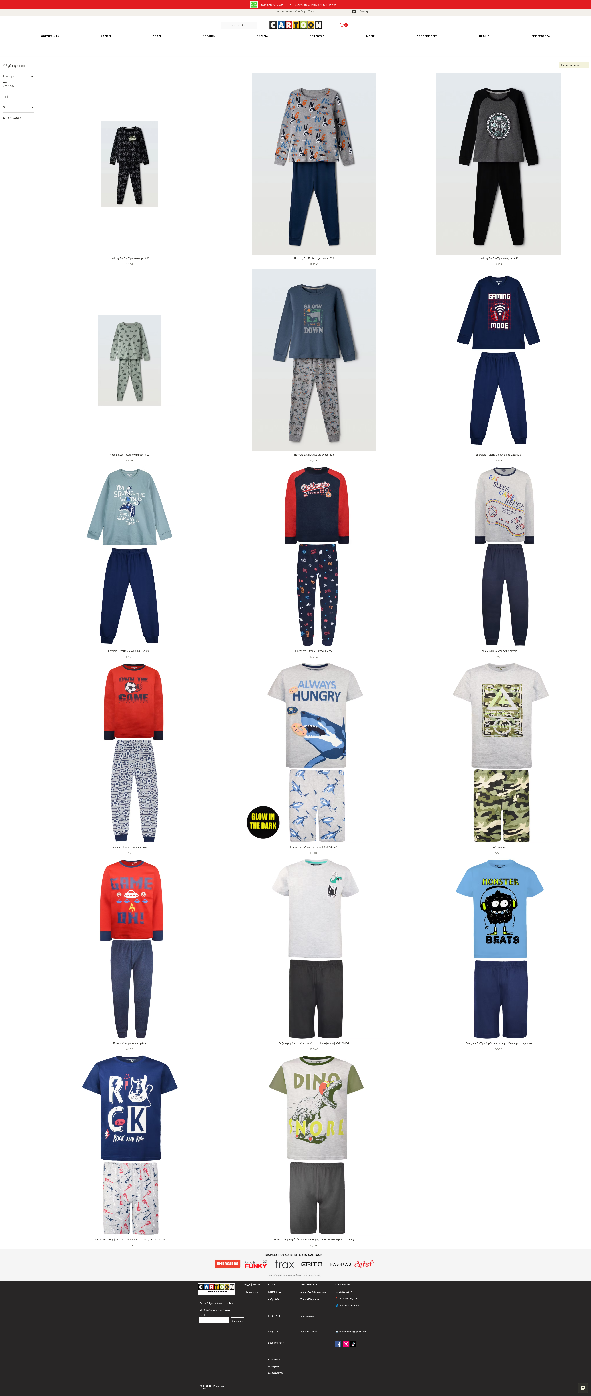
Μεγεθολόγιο (307, 1316)
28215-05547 (284, 11)
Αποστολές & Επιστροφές (313, 1292)
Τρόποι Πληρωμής (309, 1299)
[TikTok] (353, 1344)
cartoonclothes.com (349, 1305)
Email (202, 1315)
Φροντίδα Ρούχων (310, 1331)
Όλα (5, 82)
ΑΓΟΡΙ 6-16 (8, 86)
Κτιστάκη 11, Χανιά (349, 1298)
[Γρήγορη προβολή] (129, 164)
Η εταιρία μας (252, 1292)
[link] (344, 25)
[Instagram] (346, 1344)
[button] (105, 36)
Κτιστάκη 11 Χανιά (304, 11)
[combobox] (574, 65)
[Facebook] (338, 1344)
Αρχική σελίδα (252, 1284)
